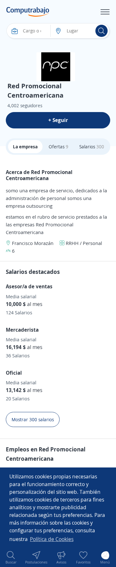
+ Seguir (58, 120)
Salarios (91, 147)
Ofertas (58, 147)
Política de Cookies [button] (51, 539)
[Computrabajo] (27, 12)
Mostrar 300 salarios (33, 419)
